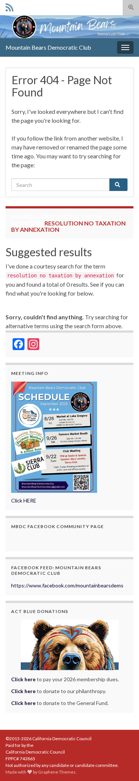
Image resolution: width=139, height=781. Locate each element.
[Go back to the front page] (69, 26)
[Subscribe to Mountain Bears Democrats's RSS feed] (9, 6)
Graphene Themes (57, 772)
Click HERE (23, 500)
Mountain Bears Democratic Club (48, 47)
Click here (23, 691)
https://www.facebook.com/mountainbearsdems (67, 585)
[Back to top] (122, 764)
